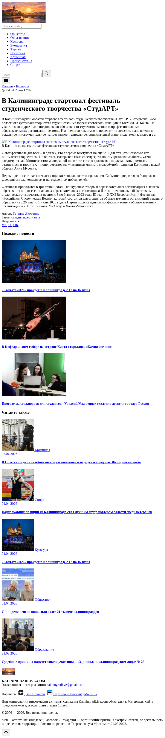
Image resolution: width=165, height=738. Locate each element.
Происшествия (21, 61)
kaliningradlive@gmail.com (65, 684)
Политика (17, 53)
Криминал (18, 57)
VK (4, 225)
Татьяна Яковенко (26, 213)
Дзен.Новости (34, 694)
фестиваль (32, 217)
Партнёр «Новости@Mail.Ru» (75, 694)
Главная (7, 86)
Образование (19, 37)
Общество (17, 34)
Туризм (15, 49)
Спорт (15, 65)
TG (10, 225)
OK (15, 225)
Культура (16, 41)
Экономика (18, 45)
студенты (18, 217)
